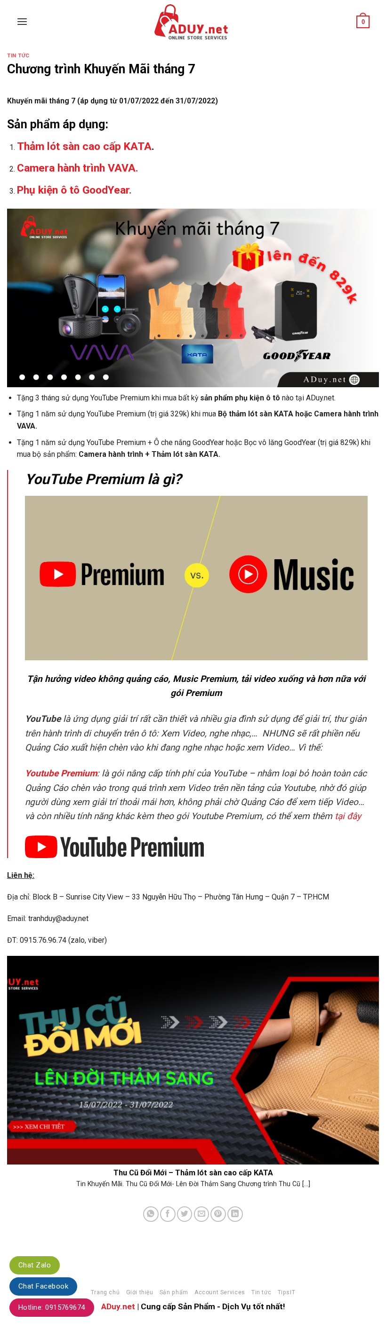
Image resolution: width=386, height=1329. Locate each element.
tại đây (348, 816)
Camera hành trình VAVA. (77, 168)
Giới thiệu (139, 1292)
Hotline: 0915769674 (51, 1307)
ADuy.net (118, 1306)
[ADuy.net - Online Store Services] (193, 22)
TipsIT (287, 1292)
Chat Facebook (43, 1286)
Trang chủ (105, 1292)
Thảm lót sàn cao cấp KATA (84, 146)
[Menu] (22, 22)
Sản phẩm (174, 1292)
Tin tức (18, 56)
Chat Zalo (34, 1265)
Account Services (219, 1292)
